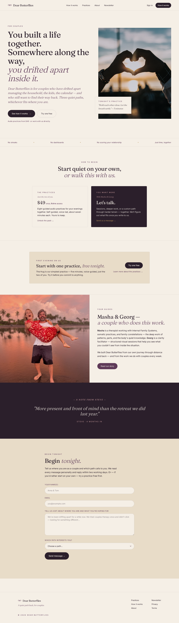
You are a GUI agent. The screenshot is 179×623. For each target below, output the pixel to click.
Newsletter (109, 5)
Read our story (107, 366)
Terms (154, 608)
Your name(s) (51, 485)
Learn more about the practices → (128, 271)
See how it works (21, 113)
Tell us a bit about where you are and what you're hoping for (77, 511)
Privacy (155, 604)
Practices (86, 5)
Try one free (46, 113)
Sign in (150, 5)
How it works (72, 5)
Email (47, 498)
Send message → (57, 556)
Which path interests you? (58, 540)
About (97, 5)
